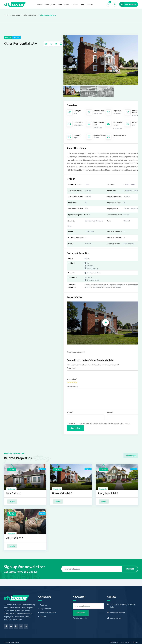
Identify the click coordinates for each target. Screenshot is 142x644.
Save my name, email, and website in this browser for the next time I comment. (99, 424)
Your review (72, 387)
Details (12, 501)
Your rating (72, 379)
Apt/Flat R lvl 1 (14, 537)
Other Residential (30, 15)
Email (110, 412)
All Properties (50, 4)
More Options (63, 4)
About (75, 4)
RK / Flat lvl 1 (13, 493)
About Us (43, 605)
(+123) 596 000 (115, 618)
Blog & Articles (45, 609)
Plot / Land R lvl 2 (108, 493)
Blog (82, 4)
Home (39, 4)
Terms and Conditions (48, 613)
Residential (16, 15)
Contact (90, 4)
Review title (72, 368)
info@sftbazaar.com (117, 613)
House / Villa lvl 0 (62, 493)
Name (70, 412)
